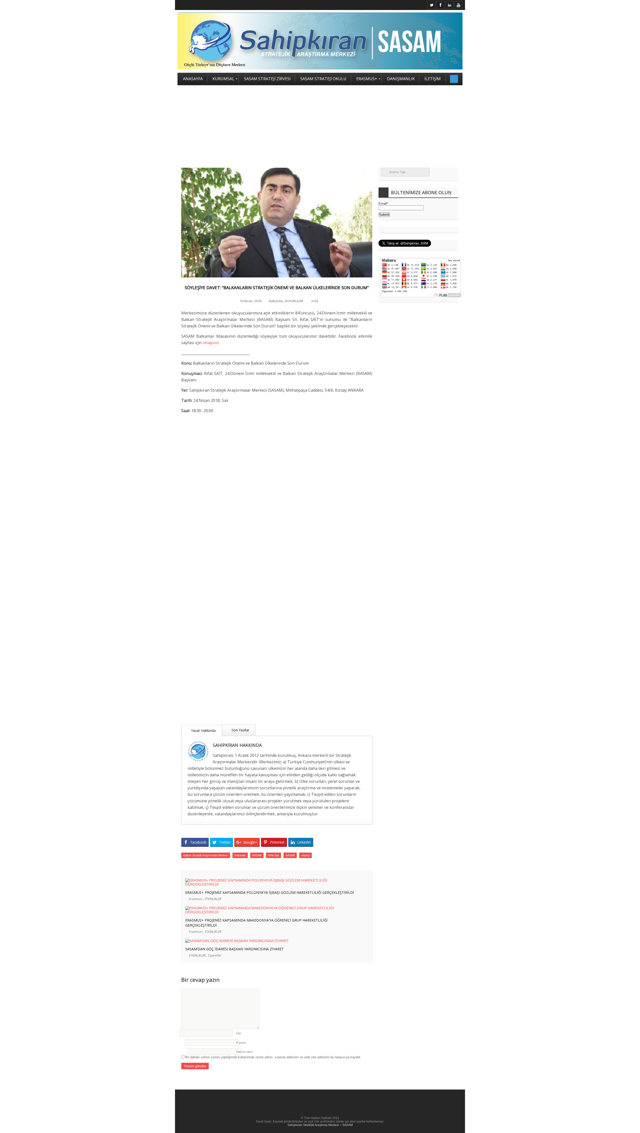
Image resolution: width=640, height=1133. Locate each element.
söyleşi (305, 855)
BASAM (257, 855)
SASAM (290, 855)
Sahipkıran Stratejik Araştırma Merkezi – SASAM (320, 1125)
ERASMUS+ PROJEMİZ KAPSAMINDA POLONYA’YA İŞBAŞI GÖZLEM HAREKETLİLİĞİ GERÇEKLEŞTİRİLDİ (269, 892)
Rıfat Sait (273, 855)
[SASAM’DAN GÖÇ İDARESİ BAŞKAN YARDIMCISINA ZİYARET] (272, 941)
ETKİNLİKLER (213, 899)
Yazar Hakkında (203, 730)
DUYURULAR (294, 301)
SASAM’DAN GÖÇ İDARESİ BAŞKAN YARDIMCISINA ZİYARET (234, 949)
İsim (238, 1033)
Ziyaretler (215, 955)
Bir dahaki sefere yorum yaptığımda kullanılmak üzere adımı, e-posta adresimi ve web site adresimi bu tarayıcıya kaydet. (273, 1057)
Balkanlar (276, 301)
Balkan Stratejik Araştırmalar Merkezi (205, 855)
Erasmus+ (196, 899)
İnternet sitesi (244, 1051)
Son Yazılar (239, 730)
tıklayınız (210, 342)
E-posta (241, 1042)
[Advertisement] (320, 123)
